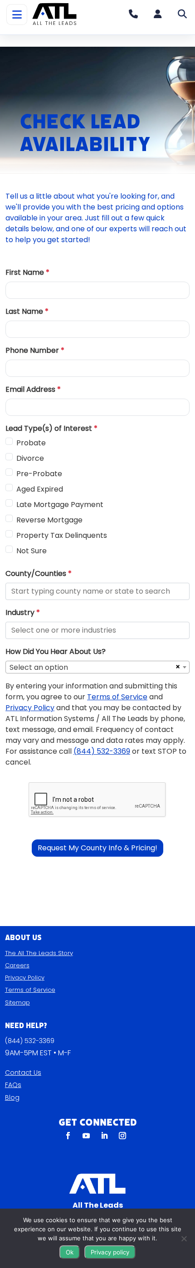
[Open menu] (16, 14)
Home (24, 40)
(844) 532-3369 (29, 1040)
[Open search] (182, 14)
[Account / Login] (158, 14)
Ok (69, 1252)
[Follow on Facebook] (68, 1135)
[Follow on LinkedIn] (104, 1135)
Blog (12, 1097)
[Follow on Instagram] (122, 1135)
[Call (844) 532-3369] (133, 14)
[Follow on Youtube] (86, 1135)
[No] (183, 1238)
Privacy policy (110, 1252)
